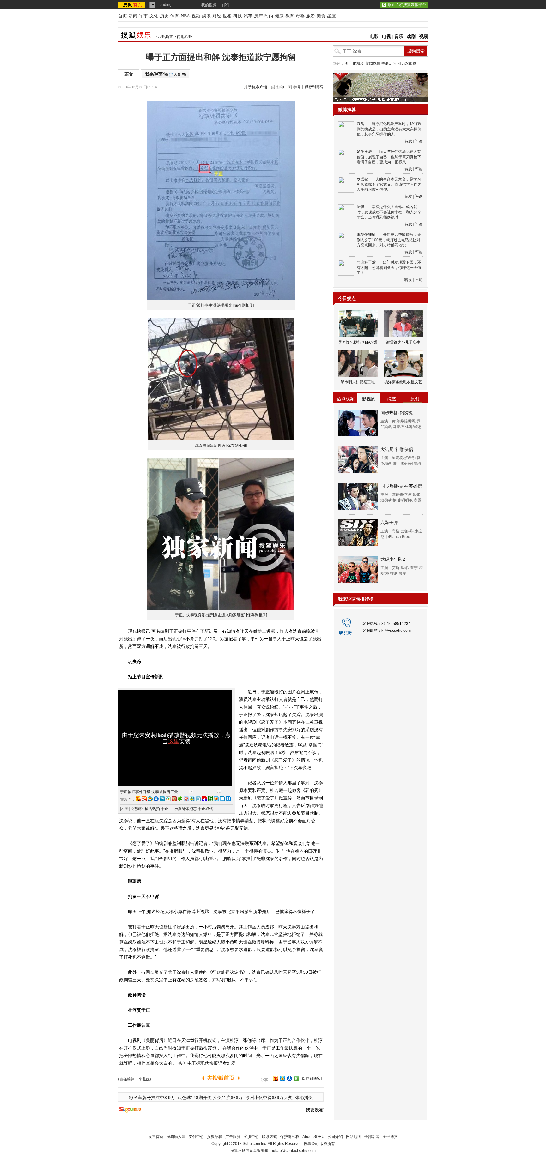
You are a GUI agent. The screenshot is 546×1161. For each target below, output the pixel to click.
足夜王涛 (364, 151)
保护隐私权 (289, 1136)
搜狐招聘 (214, 1136)
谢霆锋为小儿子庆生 (403, 342)
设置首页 (155, 1136)
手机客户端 (257, 87)
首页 (122, 16)
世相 (227, 16)
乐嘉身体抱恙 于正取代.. (194, 808)
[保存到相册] (243, 305)
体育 (174, 16)
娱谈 (206, 16)
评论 (418, 141)
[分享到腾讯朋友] (180, 798)
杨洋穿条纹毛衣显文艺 (403, 382)
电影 (374, 36)
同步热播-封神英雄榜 (401, 485)
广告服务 (232, 1136)
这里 (173, 741)
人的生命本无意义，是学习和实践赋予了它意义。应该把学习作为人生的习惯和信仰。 (389, 184)
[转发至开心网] (174, 798)
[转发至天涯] (222, 798)
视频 (195, 16)
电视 (386, 36)
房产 (258, 16)
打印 (280, 87)
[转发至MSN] (192, 798)
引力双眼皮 (406, 63)
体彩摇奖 (304, 1097)
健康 (279, 16)
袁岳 (360, 124)
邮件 (226, 5)
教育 (289, 16)
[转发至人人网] (156, 798)
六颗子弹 (389, 522)
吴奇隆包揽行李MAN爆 (357, 342)
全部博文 (390, 1136)
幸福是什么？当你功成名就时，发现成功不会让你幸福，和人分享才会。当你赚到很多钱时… (389, 212)
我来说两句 (165, 74)
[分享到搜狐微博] (275, 1078)
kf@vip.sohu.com (396, 630)
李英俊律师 (366, 234)
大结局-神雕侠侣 (396, 449)
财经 (216, 16)
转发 (408, 141)
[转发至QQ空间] (150, 798)
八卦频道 (165, 36)
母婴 (300, 16)
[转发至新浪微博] (144, 798)
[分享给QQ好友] (282, 1078)
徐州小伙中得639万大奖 (269, 1097)
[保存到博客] (311, 1078)
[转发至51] (228, 798)
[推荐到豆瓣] (210, 798)
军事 (143, 16)
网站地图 (353, 1136)
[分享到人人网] (289, 1078)
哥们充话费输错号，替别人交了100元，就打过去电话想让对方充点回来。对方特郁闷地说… (389, 239)
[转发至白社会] (198, 798)
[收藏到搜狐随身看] (296, 1078)
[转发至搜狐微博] (138, 798)
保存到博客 (314, 87)
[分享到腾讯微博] (162, 798)
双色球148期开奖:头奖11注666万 (210, 1097)
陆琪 (360, 207)
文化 (153, 16)
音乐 (398, 36)
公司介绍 (335, 1136)
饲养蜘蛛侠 (370, 63)
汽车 (248, 16)
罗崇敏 (362, 179)
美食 (321, 16)
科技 (237, 16)
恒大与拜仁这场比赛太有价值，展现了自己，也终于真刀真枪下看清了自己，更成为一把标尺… (389, 156)
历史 (164, 16)
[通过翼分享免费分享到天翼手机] (168, 798)
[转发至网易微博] (186, 798)
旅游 (310, 16)
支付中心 (196, 1136)
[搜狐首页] (132, 4)
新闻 (133, 16)
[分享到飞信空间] (216, 798)
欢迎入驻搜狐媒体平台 (407, 5)
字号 (297, 87)
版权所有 (327, 1143)
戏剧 (411, 36)
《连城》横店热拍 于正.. (150, 808)
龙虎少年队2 (392, 559)
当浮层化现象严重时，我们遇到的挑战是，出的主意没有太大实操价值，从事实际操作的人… (389, 129)
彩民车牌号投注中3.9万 (152, 1097)
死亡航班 (353, 63)
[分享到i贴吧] (204, 798)
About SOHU (313, 1136)
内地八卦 (184, 36)
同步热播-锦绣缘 (396, 412)
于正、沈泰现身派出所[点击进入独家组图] (210, 615)
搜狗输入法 (176, 1136)
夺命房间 (389, 63)
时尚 (268, 16)
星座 (331, 16)
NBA (185, 16)
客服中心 (251, 1136)
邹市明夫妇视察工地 (358, 382)
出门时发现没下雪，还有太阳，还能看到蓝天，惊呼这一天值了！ (389, 267)
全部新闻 (371, 1136)
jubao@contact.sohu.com (294, 1150)
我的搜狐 (208, 5)
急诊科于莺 (366, 262)
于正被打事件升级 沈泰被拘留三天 (149, 792)
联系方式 (269, 1136)
